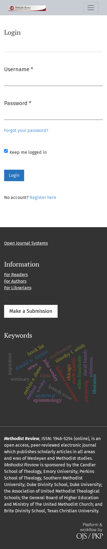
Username (18, 69)
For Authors (15, 281)
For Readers (16, 274)
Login (14, 175)
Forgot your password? (26, 130)
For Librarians (17, 287)
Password (17, 103)
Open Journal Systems (26, 243)
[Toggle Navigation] (90, 7)
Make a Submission (30, 311)
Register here (43, 197)
